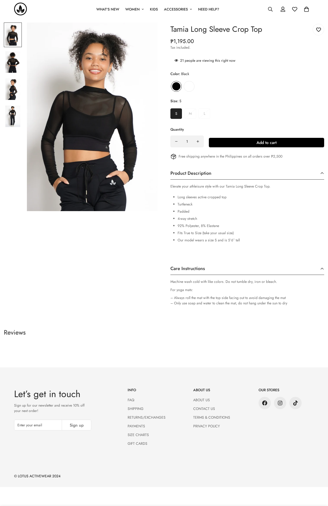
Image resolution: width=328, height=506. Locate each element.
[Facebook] (265, 403)
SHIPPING (136, 408)
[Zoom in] (146, 33)
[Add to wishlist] (318, 29)
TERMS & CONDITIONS (211, 417)
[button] (306, 9)
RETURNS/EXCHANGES (147, 417)
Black (176, 86)
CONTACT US (204, 408)
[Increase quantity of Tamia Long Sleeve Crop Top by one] (197, 141)
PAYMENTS (136, 426)
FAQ (131, 399)
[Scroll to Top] (318, 478)
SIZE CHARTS (138, 434)
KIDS (154, 9)
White (189, 86)
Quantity (177, 129)
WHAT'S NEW (107, 9)
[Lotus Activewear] (20, 9)
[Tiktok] (295, 403)
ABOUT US (201, 399)
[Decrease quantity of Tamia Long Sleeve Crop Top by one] (176, 141)
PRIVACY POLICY (206, 426)
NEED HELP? (208, 9)
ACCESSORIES (176, 9)
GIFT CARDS (137, 443)
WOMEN (132, 9)
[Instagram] (280, 403)
